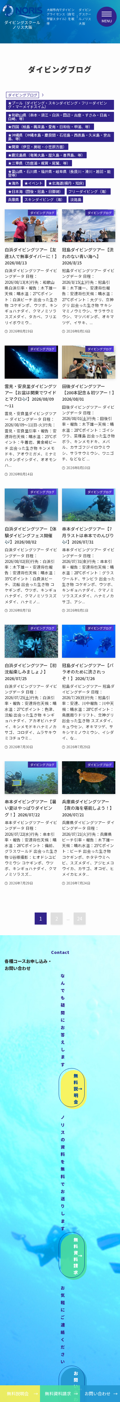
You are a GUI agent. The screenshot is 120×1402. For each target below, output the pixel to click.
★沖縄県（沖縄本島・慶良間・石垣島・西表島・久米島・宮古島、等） (59, 136)
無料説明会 (18, 1393)
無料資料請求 (58, 1393)
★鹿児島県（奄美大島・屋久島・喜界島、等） (46, 155)
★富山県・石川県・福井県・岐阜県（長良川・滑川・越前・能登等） (59, 173)
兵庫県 (13, 199)
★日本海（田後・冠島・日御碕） (35, 191)
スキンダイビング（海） (44, 199)
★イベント (33, 183)
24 (79, 918)
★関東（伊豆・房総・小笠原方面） (37, 146)
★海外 (13, 183)
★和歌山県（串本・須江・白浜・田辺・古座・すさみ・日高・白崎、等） (59, 116)
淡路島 (75, 199)
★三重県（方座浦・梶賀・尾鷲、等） (39, 163)
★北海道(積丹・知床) (66, 183)
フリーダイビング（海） (88, 191)
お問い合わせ (98, 1393)
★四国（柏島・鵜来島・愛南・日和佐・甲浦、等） (50, 126)
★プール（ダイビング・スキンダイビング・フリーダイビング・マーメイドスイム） (57, 104)
